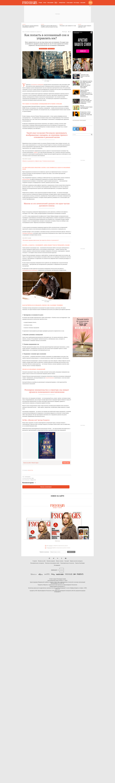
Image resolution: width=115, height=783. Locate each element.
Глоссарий (82, 2)
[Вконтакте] (57, 558)
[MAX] (49, 558)
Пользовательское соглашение (37, 563)
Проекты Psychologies (80, 563)
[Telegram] (53, 558)
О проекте (35, 561)
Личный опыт (62, 2)
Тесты (90, 2)
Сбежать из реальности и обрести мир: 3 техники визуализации (38, 161)
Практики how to (43, 48)
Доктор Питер (30, 470)
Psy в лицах (76, 2)
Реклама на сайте (42, 561)
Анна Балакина (27, 476)
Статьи (44, 2)
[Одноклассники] (61, 558)
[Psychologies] (29, 2)
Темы (55, 2)
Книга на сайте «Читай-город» (31, 462)
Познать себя (51, 48)
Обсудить (65, 31)
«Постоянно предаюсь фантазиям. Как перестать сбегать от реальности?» (40, 240)
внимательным (26, 179)
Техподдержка (57, 565)
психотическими (50, 378)
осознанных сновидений (37, 84)
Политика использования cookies (52, 563)
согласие (50, 545)
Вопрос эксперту (59, 561)
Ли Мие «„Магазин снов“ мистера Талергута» (36, 420)
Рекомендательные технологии (67, 563)
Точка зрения (50, 2)
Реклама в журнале (51, 561)
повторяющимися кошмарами (30, 270)
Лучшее (40, 2)
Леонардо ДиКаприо (27, 233)
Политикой (49, 547)
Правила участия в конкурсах (76, 561)
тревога (36, 152)
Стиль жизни (69, 2)
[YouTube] (65, 558)
